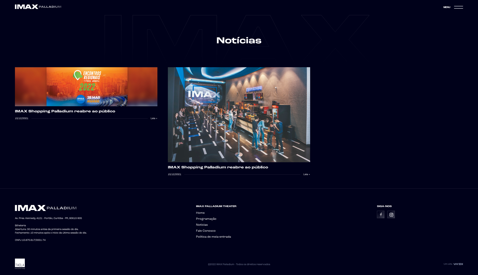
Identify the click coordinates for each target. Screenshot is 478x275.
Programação (206, 218)
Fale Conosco (206, 230)
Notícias (202, 224)
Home (200, 213)
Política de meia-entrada (213, 236)
